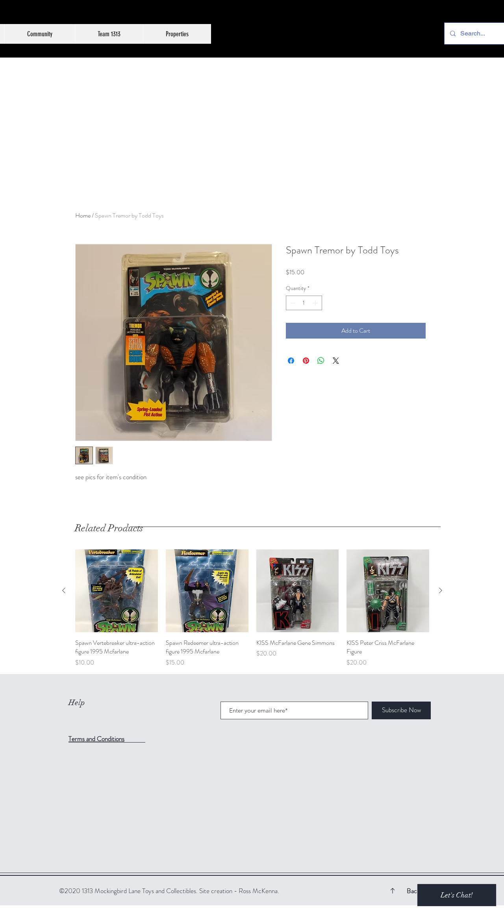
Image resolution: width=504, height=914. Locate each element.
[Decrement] (292, 303)
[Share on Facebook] (291, 360)
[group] (252, 608)
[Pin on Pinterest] (306, 360)
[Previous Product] (64, 590)
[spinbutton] (304, 303)
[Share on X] (336, 360)
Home (83, 215)
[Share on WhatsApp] (321, 360)
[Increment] (316, 303)
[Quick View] (116, 590)
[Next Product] (440, 590)
